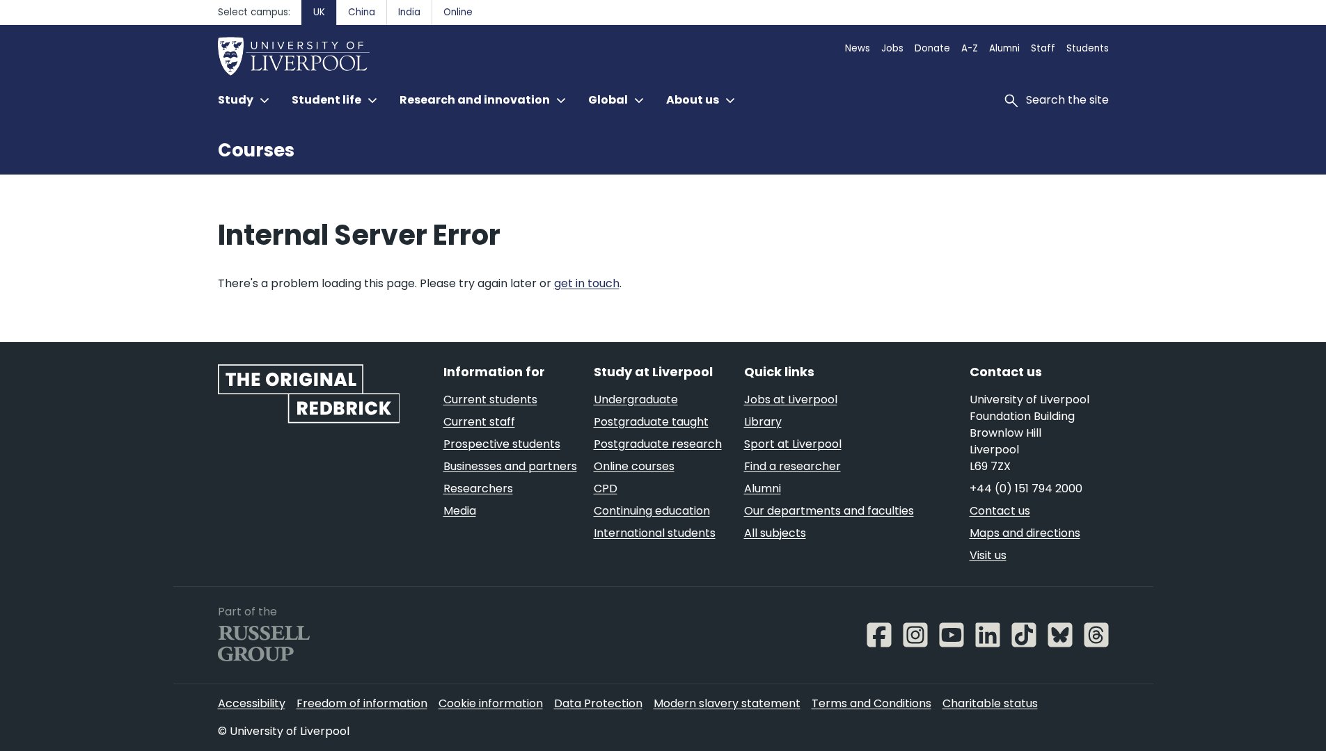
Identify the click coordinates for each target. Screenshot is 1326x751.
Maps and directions (1025, 533)
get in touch (586, 283)
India (409, 12)
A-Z (969, 48)
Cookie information (491, 703)
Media (459, 511)
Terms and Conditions (871, 703)
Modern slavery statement (727, 703)
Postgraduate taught (651, 422)
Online (458, 12)
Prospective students (501, 444)
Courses (256, 150)
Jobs (892, 48)
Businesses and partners (510, 466)
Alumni (1004, 48)
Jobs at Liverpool (790, 399)
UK (319, 12)
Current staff (479, 422)
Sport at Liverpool (793, 444)
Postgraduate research (658, 444)
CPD (605, 488)
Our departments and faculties (829, 511)
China (361, 12)
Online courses (634, 466)
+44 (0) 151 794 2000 (1026, 488)
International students (655, 533)
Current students (490, 399)
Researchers (478, 488)
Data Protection (598, 703)
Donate (932, 48)
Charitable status (990, 703)
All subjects (775, 533)
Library (763, 422)
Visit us (988, 555)
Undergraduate (636, 399)
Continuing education (652, 511)
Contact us (1000, 511)
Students (1087, 48)
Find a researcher (792, 466)
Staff (1043, 48)
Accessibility (251, 703)
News (857, 48)
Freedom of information (362, 703)
